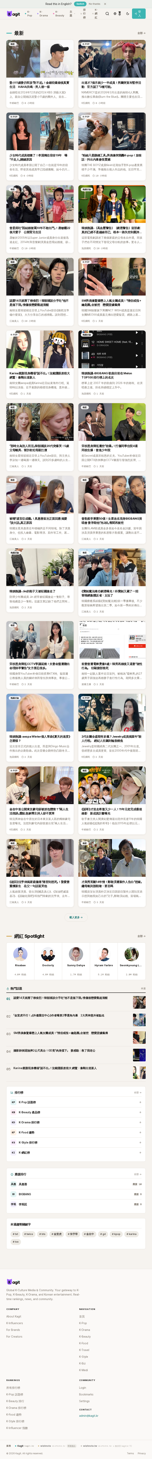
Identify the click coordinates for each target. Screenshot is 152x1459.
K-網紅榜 (21, 1152)
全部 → (142, 33)
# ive (16, 1241)
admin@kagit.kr (88, 1415)
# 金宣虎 (57, 1234)
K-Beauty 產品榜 (26, 1112)
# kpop (116, 1234)
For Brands (13, 1329)
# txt (15, 1234)
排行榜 (84, 13)
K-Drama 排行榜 (26, 1122)
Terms (130, 1453)
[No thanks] (105, 4)
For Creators (14, 1336)
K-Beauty (59, 13)
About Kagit (13, 1316)
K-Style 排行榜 (24, 1142)
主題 (71, 13)
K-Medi (83, 1370)
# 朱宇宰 (73, 1234)
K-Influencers (14, 1323)
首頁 (82, 1316)
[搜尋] (107, 13)
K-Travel (84, 1350)
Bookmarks (86, 1394)
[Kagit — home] (13, 13)
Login (82, 1387)
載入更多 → (76, 917)
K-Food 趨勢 (23, 1132)
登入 (139, 13)
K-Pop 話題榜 (24, 1102)
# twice (28, 1234)
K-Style (83, 1356)
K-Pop (29, 13)
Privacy (142, 1453)
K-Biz (82, 1363)
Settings (84, 1401)
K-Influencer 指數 (17, 1428)
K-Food (83, 1343)
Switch (80, 4)
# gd (103, 1234)
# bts (42, 1234)
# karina (131, 1234)
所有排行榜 (13, 1387)
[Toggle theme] (127, 13)
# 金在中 (89, 1234)
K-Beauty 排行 (15, 1401)
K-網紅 (96, 13)
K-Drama (44, 13)
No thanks (94, 4)
